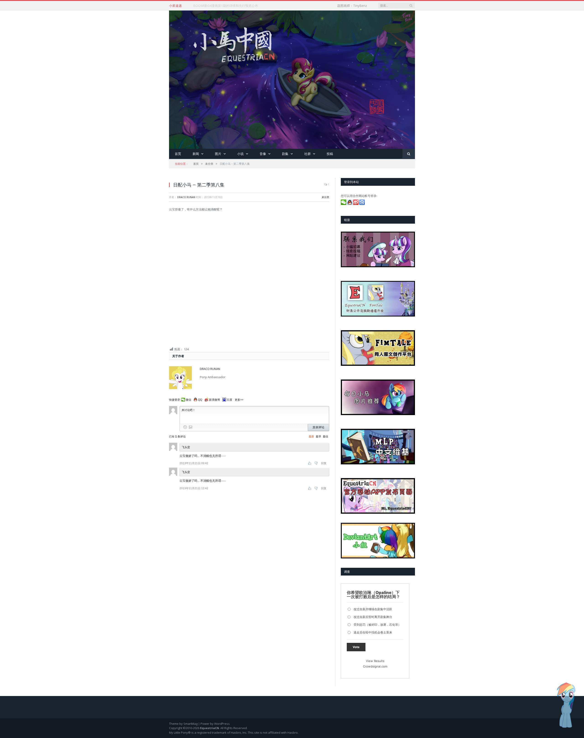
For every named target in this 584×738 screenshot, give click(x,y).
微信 (188, 399)
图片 (218, 154)
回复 (323, 463)
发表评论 (318, 427)
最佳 (325, 436)
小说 (240, 154)
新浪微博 (214, 399)
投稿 (330, 154)
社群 (307, 154)
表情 (185, 427)
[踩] (316, 463)
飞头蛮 (186, 472)
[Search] (408, 154)
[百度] (362, 204)
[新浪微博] (356, 204)
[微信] (344, 204)
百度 (229, 399)
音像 (263, 154)
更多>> (239, 399)
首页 (178, 154)
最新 (311, 436)
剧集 (285, 154)
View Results (375, 661)
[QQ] (350, 204)
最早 (318, 436)
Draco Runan (186, 197)
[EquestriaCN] (292, 78)
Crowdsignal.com (375, 666)
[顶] (310, 463)
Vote (356, 647)
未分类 (325, 197)
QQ (200, 399)
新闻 (196, 154)
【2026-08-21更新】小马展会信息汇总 (220, 6)
